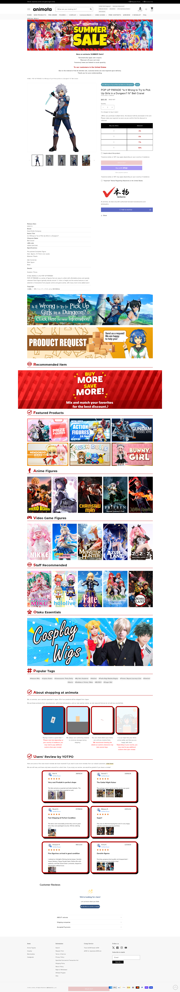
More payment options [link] (122, 172)
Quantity (103, 103)
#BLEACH (98, 682)
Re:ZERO (113, 9)
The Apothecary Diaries (124, 9)
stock (137, 84)
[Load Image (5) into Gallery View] (86, 160)
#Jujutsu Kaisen (47, 678)
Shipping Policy (60, 963)
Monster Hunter (103, 9)
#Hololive (94, 678)
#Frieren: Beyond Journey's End (130, 678)
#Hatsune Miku (35, 678)
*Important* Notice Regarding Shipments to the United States (123, 181)
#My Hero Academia (81, 678)
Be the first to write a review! (90, 906)
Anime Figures (31, 948)
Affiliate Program (61, 973)
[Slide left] (29, 160)
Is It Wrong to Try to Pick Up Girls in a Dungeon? (117, 84)
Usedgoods (30, 957)
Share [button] (105, 215)
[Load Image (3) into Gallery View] (61, 160)
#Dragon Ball (108, 682)
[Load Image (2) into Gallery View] (49, 160)
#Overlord (146, 678)
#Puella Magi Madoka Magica (108, 678)
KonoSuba (102, 11)
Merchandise (31, 954)
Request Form (60, 951)
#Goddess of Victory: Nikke (84, 682)
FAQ (57, 976)
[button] (29, 9)
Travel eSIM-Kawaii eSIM (91, 948)
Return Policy (60, 966)
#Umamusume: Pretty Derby (64, 678)
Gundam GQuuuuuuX (119, 6)
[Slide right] (94, 160)
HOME (29, 78)
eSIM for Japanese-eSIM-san (92, 951)
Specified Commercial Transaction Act (67, 960)
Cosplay (29, 951)
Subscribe (118, 962)
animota (33, 987)
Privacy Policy (60, 957)
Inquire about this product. (111, 153)
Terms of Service (61, 954)
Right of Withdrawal (61, 969)
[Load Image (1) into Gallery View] (37, 160)
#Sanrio (70, 682)
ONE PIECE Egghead (105, 6)
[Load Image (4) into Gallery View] (74, 160)
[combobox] (74, 9)
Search (58, 948)
